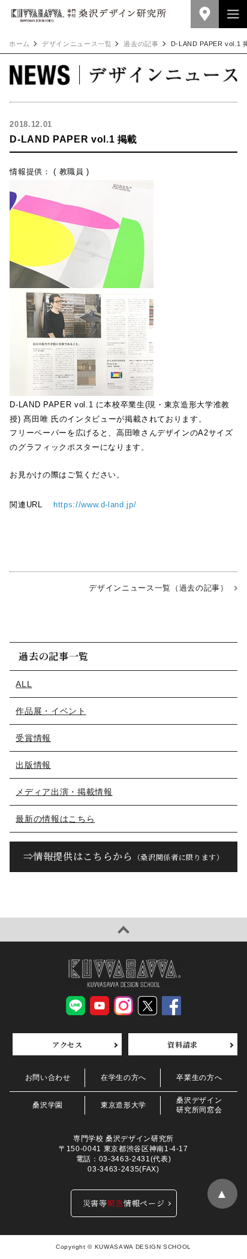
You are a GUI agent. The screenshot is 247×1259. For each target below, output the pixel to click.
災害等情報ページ (124, 1203)
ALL (24, 684)
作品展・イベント (51, 711)
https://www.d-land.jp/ (94, 504)
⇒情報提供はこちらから (123, 856)
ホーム (19, 44)
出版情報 (33, 765)
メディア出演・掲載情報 (64, 792)
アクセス (67, 1044)
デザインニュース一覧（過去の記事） (158, 587)
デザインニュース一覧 (77, 44)
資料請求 (182, 1044)
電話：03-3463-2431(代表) (123, 1159)
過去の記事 (140, 44)
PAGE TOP (123, 930)
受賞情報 (33, 738)
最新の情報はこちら (55, 819)
